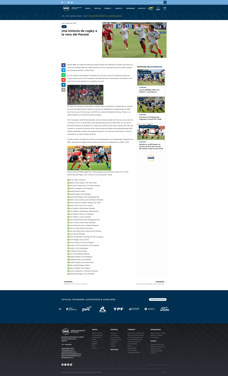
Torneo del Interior (147, 126)
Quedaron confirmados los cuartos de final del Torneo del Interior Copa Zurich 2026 (151, 146)
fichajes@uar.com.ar (67, 357)
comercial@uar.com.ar (67, 350)
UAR (85, 16)
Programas (156, 329)
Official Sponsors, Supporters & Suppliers (88, 299)
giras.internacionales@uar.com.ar (71, 355)
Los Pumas (143, 72)
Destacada (66, 38)
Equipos (114, 329)
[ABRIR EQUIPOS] (122, 8)
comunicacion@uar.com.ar (69, 352)
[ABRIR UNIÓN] (90, 8)
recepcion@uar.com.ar (67, 348)
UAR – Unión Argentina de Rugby (71, 16)
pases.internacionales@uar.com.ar (71, 354)
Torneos (131, 329)
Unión (94, 329)
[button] (165, 2)
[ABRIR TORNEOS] (111, 8)
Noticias (114, 349)
